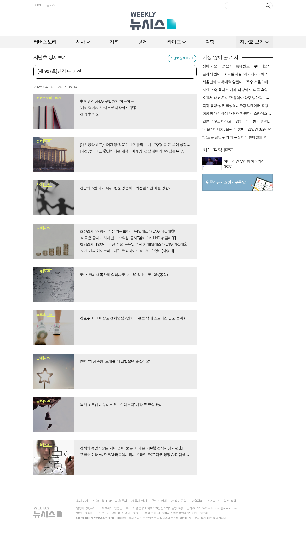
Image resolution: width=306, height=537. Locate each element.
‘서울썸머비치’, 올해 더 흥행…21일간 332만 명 (237, 129)
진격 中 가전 (89, 114)
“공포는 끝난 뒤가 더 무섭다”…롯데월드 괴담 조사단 (237, 137)
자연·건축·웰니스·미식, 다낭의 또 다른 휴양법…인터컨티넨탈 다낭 (237, 90)
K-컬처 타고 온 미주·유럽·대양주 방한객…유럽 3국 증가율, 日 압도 (237, 98)
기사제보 (213, 501)
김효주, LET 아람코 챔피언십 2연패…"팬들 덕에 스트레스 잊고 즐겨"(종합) (135, 318)
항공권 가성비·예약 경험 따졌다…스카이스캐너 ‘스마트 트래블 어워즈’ (237, 113)
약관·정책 (230, 501)
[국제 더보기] (53, 284)
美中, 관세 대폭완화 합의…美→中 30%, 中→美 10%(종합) (124, 275)
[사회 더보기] (53, 197)
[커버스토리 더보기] (53, 111)
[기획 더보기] (53, 457)
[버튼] (268, 5)
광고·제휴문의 (118, 501)
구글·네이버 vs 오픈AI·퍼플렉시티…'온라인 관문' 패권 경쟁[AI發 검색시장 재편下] (135, 454)
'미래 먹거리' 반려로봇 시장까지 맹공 (108, 108)
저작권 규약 (178, 501)
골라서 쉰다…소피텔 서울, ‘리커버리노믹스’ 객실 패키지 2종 (237, 74)
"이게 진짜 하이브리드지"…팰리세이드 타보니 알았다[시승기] (127, 251)
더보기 (228, 150)
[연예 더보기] (53, 371)
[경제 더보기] (53, 241)
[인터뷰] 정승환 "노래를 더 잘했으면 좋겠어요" (115, 361)
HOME (37, 5)
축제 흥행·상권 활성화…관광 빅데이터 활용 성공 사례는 (237, 105)
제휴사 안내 (139, 501)
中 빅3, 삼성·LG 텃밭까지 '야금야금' (107, 101)
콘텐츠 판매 (159, 501)
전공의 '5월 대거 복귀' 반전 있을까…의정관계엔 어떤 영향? (125, 188)
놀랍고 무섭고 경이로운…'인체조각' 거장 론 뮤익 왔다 (121, 405)
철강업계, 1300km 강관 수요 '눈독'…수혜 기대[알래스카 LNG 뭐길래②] (134, 244)
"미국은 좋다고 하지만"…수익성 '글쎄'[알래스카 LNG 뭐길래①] (128, 238)
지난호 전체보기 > (182, 58)
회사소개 (82, 501)
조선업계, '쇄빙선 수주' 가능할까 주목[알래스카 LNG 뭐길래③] (127, 231)
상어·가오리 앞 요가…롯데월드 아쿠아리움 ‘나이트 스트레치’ (237, 66)
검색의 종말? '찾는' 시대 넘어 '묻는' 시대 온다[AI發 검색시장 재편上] (131, 448)
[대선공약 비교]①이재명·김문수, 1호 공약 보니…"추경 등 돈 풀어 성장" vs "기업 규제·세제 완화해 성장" (135, 145)
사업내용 (98, 501)
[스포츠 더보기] (53, 327)
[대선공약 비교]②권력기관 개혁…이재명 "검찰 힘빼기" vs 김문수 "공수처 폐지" (135, 151)
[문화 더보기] (53, 414)
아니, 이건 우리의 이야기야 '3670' (244, 163)
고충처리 (197, 501)
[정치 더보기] (53, 154)
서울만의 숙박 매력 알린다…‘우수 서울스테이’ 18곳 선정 (237, 82)
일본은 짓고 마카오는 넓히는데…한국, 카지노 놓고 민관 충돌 (237, 121)
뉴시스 (50, 5)
